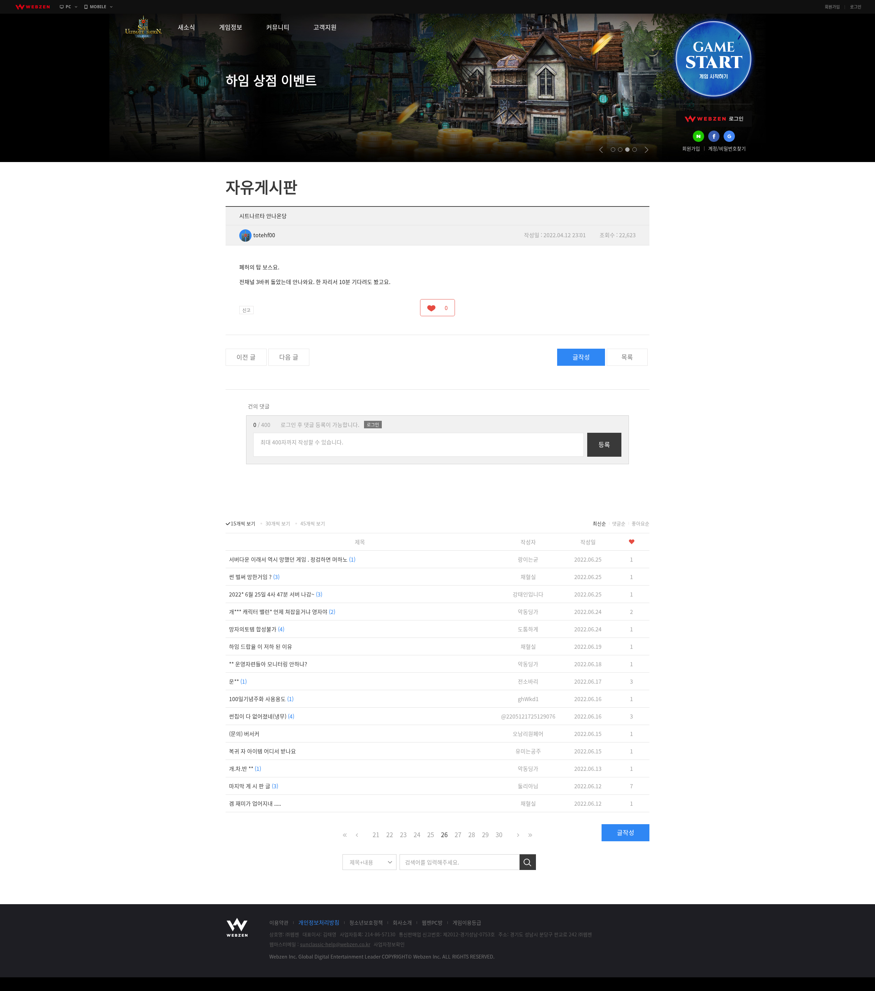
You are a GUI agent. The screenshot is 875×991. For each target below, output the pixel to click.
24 (417, 834)
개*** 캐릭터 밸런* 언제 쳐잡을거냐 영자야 (282, 611)
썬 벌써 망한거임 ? (254, 577)
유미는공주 (528, 751)
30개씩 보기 (278, 523)
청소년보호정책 (366, 922)
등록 (604, 444)
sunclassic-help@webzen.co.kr (335, 944)
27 (458, 834)
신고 (246, 310)
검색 (528, 862)
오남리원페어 (528, 733)
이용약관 (278, 922)
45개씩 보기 (312, 523)
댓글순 (618, 523)
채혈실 (528, 577)
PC (68, 7)
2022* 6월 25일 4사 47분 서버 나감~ (275, 594)
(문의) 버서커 (244, 733)
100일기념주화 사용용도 (261, 699)
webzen (32, 7)
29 (485, 834)
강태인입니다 (528, 594)
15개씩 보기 (243, 523)
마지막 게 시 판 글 (253, 786)
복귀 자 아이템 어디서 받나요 (262, 751)
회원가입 (832, 7)
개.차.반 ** (245, 768)
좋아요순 (640, 523)
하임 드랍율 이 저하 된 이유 (260, 646)
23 (403, 834)
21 (376, 834)
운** (238, 681)
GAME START (713, 59)
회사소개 (402, 922)
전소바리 (528, 681)
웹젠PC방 (432, 922)
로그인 (855, 7)
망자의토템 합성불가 (256, 629)
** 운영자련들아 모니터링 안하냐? (268, 664)
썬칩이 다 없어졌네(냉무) (261, 716)
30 (499, 834)
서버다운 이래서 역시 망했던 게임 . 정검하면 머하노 (292, 559)
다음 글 (288, 357)
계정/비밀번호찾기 (727, 148)
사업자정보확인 (389, 944)
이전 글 (246, 357)
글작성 (581, 357)
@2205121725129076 (528, 716)
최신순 (599, 523)
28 (471, 834)
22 (389, 834)
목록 (627, 357)
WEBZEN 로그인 (714, 119)
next (646, 150)
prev (601, 150)
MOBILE (98, 7)
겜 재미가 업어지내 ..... (255, 803)
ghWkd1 (528, 699)
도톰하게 (528, 629)
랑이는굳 (528, 559)
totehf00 (264, 235)
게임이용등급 (467, 922)
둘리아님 (528, 786)
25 (430, 834)
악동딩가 (528, 611)
